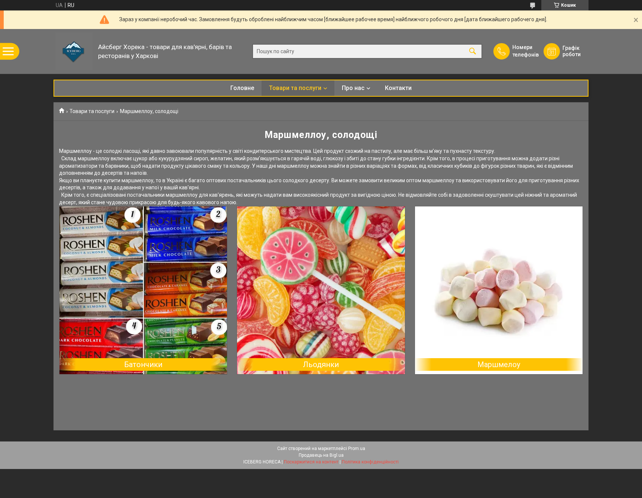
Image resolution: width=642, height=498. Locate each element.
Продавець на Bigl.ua (321, 455)
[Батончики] (143, 290)
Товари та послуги (295, 87)
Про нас (353, 87)
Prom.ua (356, 448)
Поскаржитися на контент (311, 462)
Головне (242, 87)
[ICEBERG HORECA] (74, 51)
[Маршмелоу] (499, 290)
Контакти (398, 87)
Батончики (143, 364)
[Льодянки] (321, 290)
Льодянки (321, 364)
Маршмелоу (498, 364)
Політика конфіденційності (370, 462)
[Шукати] (473, 51)
